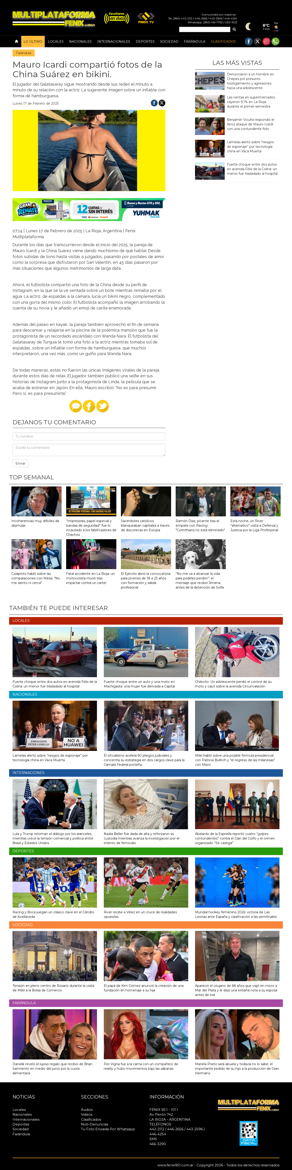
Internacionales (113, 42)
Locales (56, 42)
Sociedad (169, 42)
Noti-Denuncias (94, 1124)
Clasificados (223, 42)
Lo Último (32, 42)
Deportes (145, 42)
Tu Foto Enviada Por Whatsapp (108, 1129)
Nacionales (80, 42)
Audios (87, 1109)
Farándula (194, 42)
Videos (86, 1114)
